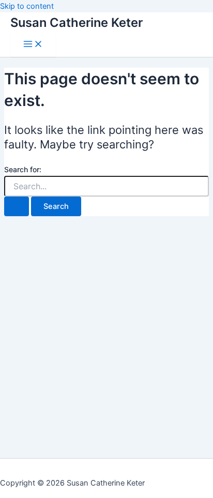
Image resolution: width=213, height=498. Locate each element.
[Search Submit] (16, 207)
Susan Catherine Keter (76, 22)
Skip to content (27, 6)
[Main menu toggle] (33, 45)
